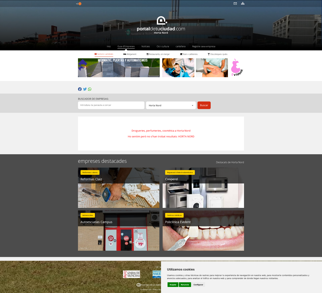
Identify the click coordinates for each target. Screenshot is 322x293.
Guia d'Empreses (126, 46)
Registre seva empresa (203, 46)
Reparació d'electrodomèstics (180, 172)
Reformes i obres (90, 172)
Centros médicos (174, 215)
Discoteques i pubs (218, 54)
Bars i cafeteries (190, 54)
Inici (109, 46)
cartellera (180, 46)
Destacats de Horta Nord (230, 162)
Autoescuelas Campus (96, 222)
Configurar (198, 285)
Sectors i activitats (105, 54)
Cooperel (171, 179)
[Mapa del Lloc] (243, 3)
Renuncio (185, 285)
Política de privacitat (160, 289)
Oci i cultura (163, 46)
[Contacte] (235, 3)
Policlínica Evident (178, 222)
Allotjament (131, 54)
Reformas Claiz (91, 179)
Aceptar (173, 285)
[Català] (78, 4)
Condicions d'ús (146, 289)
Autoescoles (87, 215)
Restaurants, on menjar (159, 54)
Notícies (146, 46)
